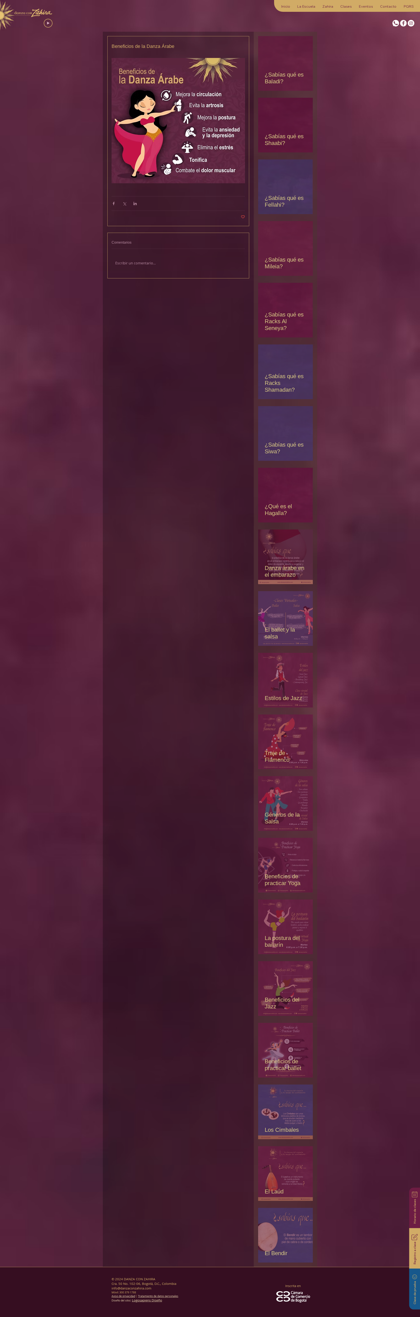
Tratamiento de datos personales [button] (158, 1296)
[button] (306, 6)
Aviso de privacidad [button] (123, 1296)
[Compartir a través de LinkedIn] (135, 203)
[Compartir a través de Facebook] (114, 203)
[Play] (48, 23)
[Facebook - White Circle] (403, 23)
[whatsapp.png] (395, 23)
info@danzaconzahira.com (131, 1288)
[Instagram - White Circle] (411, 23)
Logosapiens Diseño (147, 1300)
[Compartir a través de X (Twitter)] (124, 203)
